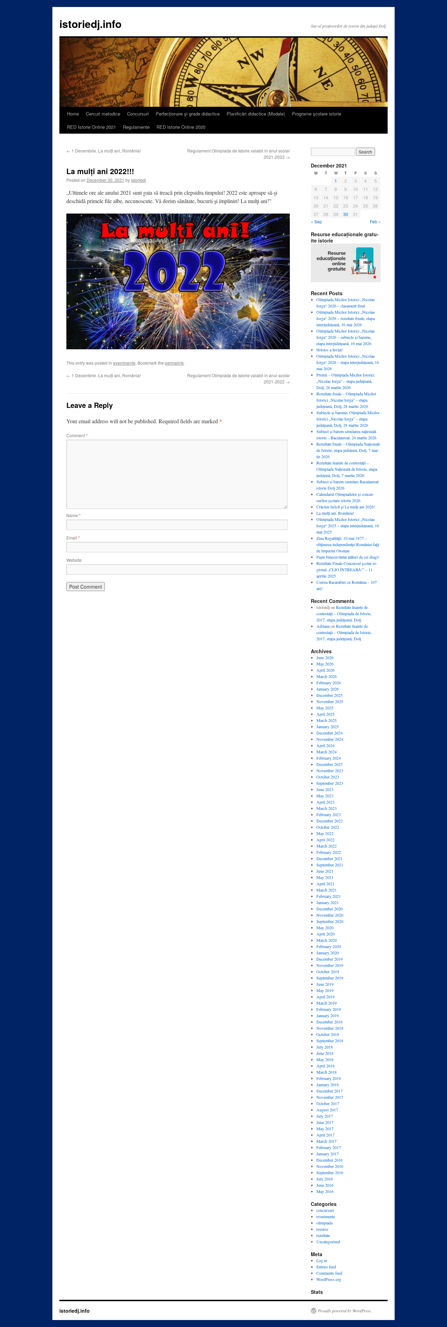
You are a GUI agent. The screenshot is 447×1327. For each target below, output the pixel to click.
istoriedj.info (90, 23)
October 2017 (327, 1103)
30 (345, 214)
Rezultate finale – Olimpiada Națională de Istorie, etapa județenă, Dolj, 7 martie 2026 (348, 450)
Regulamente (136, 127)
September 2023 (329, 783)
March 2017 (326, 1141)
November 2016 (329, 1166)
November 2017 (329, 1097)
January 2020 (327, 952)
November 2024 (329, 739)
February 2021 (328, 896)
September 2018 (329, 1040)
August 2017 (327, 1109)
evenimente (124, 363)
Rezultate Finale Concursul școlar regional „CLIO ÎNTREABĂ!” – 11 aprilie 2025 (346, 569)
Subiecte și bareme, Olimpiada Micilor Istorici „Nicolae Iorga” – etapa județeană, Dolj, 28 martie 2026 (348, 419)
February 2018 (328, 1078)
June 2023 (325, 789)
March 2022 (326, 846)
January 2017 (327, 1153)
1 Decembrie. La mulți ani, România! (103, 151)
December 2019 (329, 959)
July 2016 (324, 1178)
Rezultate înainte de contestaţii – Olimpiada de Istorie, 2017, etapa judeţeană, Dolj (344, 613)
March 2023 (326, 808)
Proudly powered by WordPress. (345, 1310)
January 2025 (327, 726)
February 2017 (328, 1147)
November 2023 (329, 770)
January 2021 (327, 902)
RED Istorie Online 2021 (91, 127)
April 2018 (325, 1065)
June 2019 (325, 984)
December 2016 (329, 1160)
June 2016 (325, 1185)
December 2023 (329, 764)
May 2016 (325, 1191)
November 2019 (329, 965)
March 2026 (326, 676)
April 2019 (325, 996)
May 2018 (325, 1059)
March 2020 (326, 940)
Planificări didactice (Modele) (256, 113)
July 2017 (324, 1116)
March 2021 (326, 890)
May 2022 (325, 833)
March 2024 (326, 751)
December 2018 (329, 1021)
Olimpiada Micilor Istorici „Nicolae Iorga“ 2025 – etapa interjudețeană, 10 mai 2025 (347, 525)
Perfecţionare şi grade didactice (188, 113)
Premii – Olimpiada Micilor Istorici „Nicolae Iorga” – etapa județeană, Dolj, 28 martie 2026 (345, 381)
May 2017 (325, 1128)
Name (73, 515)
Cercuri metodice (103, 113)
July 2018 (324, 1047)
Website (74, 560)
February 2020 (328, 946)
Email (73, 538)
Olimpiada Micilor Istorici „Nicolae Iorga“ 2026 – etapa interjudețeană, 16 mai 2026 (347, 362)
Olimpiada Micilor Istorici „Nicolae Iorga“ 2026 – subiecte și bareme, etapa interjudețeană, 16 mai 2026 (345, 337)
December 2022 (329, 820)
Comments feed (329, 1273)
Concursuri (138, 113)
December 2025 (329, 695)
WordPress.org (328, 1279)
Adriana (323, 626)
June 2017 (325, 1122)
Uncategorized (328, 1241)
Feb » (375, 221)
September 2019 (329, 978)
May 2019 (325, 990)
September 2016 (329, 1172)
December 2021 (329, 858)
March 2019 (326, 1003)
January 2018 (327, 1084)
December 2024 (329, 733)
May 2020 (325, 927)
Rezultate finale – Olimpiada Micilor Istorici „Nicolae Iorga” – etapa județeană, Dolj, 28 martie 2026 (346, 400)
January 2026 (327, 689)
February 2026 (328, 682)
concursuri (325, 1210)
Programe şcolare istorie (316, 113)
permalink (174, 363)
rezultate (323, 1235)
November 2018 (329, 1028)
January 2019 (327, 1015)
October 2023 (327, 777)
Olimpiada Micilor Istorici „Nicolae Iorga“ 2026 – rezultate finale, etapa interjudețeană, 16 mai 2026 (345, 318)
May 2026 (325, 663)
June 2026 (325, 657)
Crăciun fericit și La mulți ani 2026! (345, 506)
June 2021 (325, 871)
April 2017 (325, 1135)
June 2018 (325, 1053)
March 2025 (326, 720)
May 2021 (325, 877)
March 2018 (326, 1072)
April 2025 (325, 714)
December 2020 (329, 908)
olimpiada (324, 1222)
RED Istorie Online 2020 (180, 127)
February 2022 (328, 852)
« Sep (316, 221)
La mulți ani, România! (335, 513)
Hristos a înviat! (329, 349)
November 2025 (329, 701)
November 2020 (329, 915)
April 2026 (325, 670)
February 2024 (328, 758)
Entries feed (326, 1266)
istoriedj (138, 180)
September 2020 (329, 921)
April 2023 (325, 802)
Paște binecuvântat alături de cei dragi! (347, 557)
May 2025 (325, 707)
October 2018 (327, 1034)
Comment (77, 435)
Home (73, 113)
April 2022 (325, 839)
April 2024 (325, 745)
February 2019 (328, 1009)
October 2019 (327, 971)
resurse (322, 1229)
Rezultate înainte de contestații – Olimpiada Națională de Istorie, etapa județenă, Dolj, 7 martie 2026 (346, 469)
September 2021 (329, 864)
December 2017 (329, 1091)
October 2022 (327, 827)
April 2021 (325, 883)
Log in (321, 1260)
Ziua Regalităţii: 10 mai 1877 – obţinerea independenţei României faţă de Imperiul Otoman (347, 544)
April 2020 (325, 934)
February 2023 (328, 814)
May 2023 (325, 795)
